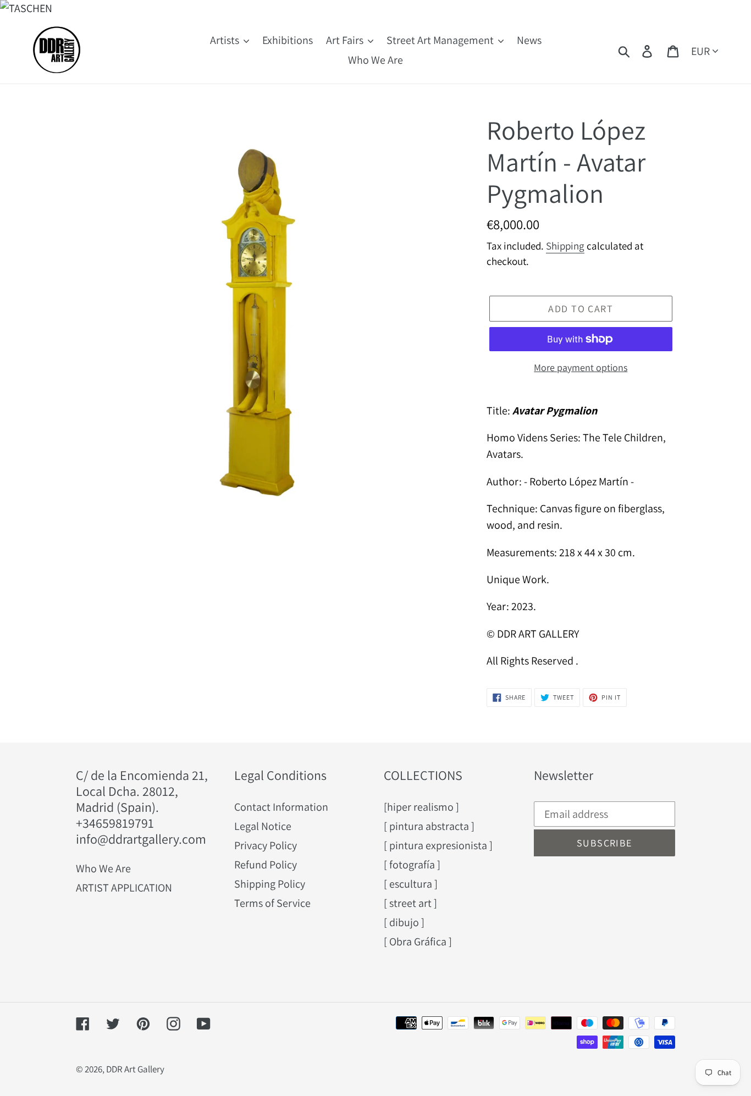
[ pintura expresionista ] (438, 845)
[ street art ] (410, 903)
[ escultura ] (411, 884)
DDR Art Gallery (135, 1069)
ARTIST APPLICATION (124, 888)
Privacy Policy (265, 845)
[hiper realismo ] (421, 807)
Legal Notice (262, 826)
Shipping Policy (269, 884)
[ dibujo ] (404, 922)
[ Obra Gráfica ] (418, 941)
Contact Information (281, 807)
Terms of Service (272, 903)
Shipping (565, 245)
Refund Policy (265, 864)
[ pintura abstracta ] (429, 826)
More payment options (580, 367)
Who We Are (103, 868)
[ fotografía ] (412, 864)
